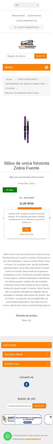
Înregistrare (18, 16)
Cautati (40, 56)
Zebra (32, 183)
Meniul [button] (9, 67)
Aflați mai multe (26, 234)
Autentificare (34, 16)
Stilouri (25, 320)
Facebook (26, 384)
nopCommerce (33, 439)
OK (26, 229)
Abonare (39, 406)
